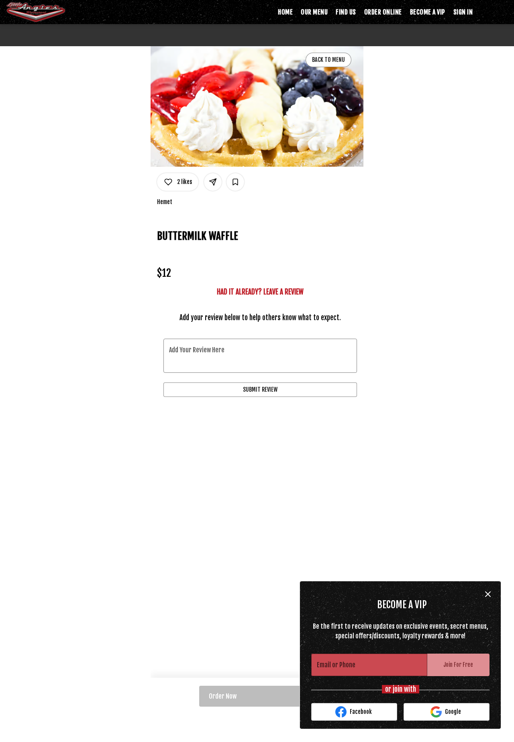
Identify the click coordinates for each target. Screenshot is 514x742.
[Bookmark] (235, 182)
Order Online (383, 12)
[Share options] (213, 182)
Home (285, 12)
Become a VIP (427, 12)
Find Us (346, 12)
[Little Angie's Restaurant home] (42, 12)
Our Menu (314, 12)
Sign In (463, 12)
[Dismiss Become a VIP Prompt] (488, 594)
